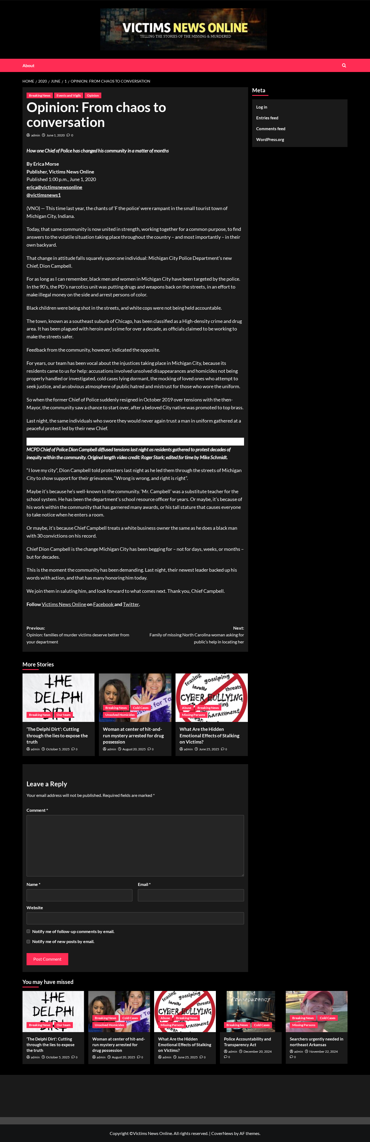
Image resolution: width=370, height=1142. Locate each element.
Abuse (186, 708)
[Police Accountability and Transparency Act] (251, 1011)
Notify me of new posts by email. (63, 941)
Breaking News (39, 95)
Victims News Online (64, 604)
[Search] (344, 65)
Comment (37, 810)
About (28, 65)
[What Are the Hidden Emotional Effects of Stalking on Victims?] (212, 697)
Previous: (78, 634)
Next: (197, 634)
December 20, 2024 (258, 1051)
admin (35, 135)
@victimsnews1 (44, 195)
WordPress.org (270, 139)
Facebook (103, 604)
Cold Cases (140, 708)
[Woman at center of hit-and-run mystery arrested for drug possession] (135, 697)
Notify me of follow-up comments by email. (73, 931)
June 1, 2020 (56, 135)
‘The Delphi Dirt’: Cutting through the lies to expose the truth (57, 735)
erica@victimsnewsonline (54, 187)
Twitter (131, 604)
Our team (63, 715)
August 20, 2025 (134, 749)
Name (33, 884)
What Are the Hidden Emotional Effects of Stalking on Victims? (209, 735)
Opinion (93, 95)
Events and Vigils (69, 95)
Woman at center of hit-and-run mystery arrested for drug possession (133, 735)
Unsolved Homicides (120, 715)
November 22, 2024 (323, 1051)
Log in (261, 106)
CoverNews (222, 1133)
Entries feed (267, 117)
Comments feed (270, 128)
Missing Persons (193, 715)
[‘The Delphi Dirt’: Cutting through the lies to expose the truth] (58, 697)
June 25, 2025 (209, 749)
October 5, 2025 (58, 749)
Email (144, 884)
